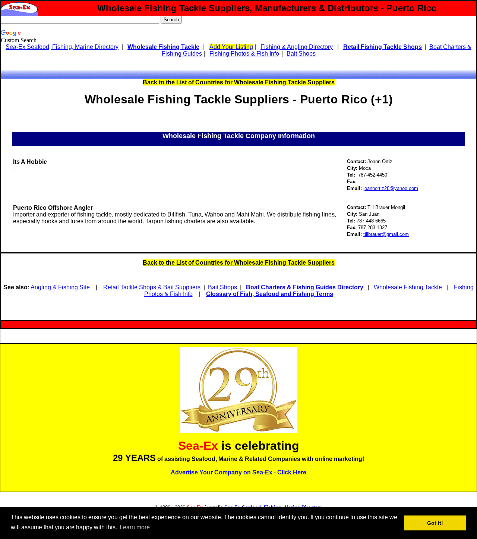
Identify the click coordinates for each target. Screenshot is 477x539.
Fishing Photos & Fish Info (244, 53)
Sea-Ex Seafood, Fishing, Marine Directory (62, 47)
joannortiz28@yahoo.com (390, 188)
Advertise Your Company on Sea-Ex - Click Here (238, 472)
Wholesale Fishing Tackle (163, 47)
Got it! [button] (435, 523)
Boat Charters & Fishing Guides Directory (304, 287)
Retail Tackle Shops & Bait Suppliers (151, 287)
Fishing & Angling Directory (296, 47)
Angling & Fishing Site (60, 287)
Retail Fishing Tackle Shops (382, 47)
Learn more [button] (135, 527)
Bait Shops (301, 53)
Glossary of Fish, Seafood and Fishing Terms (269, 294)
